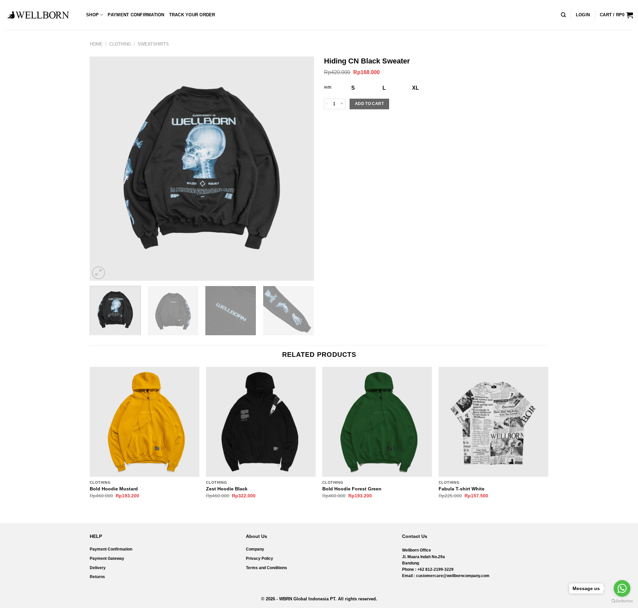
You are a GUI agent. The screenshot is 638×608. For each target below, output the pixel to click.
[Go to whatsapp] (622, 588)
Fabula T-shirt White (461, 488)
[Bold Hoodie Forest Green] (377, 421)
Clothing (120, 44)
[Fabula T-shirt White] (493, 421)
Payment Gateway (107, 558)
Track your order (192, 14)
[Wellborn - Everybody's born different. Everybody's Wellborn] (38, 15)
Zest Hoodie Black (227, 488)
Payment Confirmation (136, 14)
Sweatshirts (153, 44)
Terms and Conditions (266, 567)
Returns (97, 576)
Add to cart (369, 103)
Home (96, 44)
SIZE (328, 87)
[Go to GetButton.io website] (622, 601)
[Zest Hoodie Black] (261, 421)
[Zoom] (98, 272)
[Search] (563, 15)
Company (255, 549)
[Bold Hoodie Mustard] (144, 421)
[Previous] (103, 168)
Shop (92, 14)
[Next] (301, 168)
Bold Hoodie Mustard (114, 488)
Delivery (98, 567)
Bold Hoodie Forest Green (351, 488)
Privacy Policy (259, 558)
